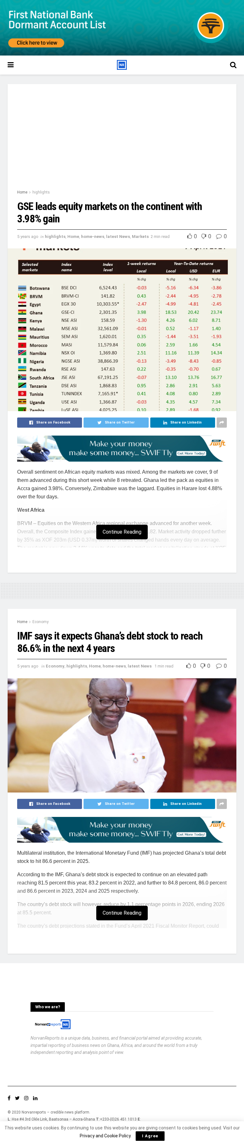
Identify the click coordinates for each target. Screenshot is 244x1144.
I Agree (150, 1136)
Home (22, 192)
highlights (41, 192)
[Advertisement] (122, 141)
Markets (140, 236)
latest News (118, 236)
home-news (92, 236)
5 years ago (27, 236)
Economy (40, 622)
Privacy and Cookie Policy (105, 1135)
